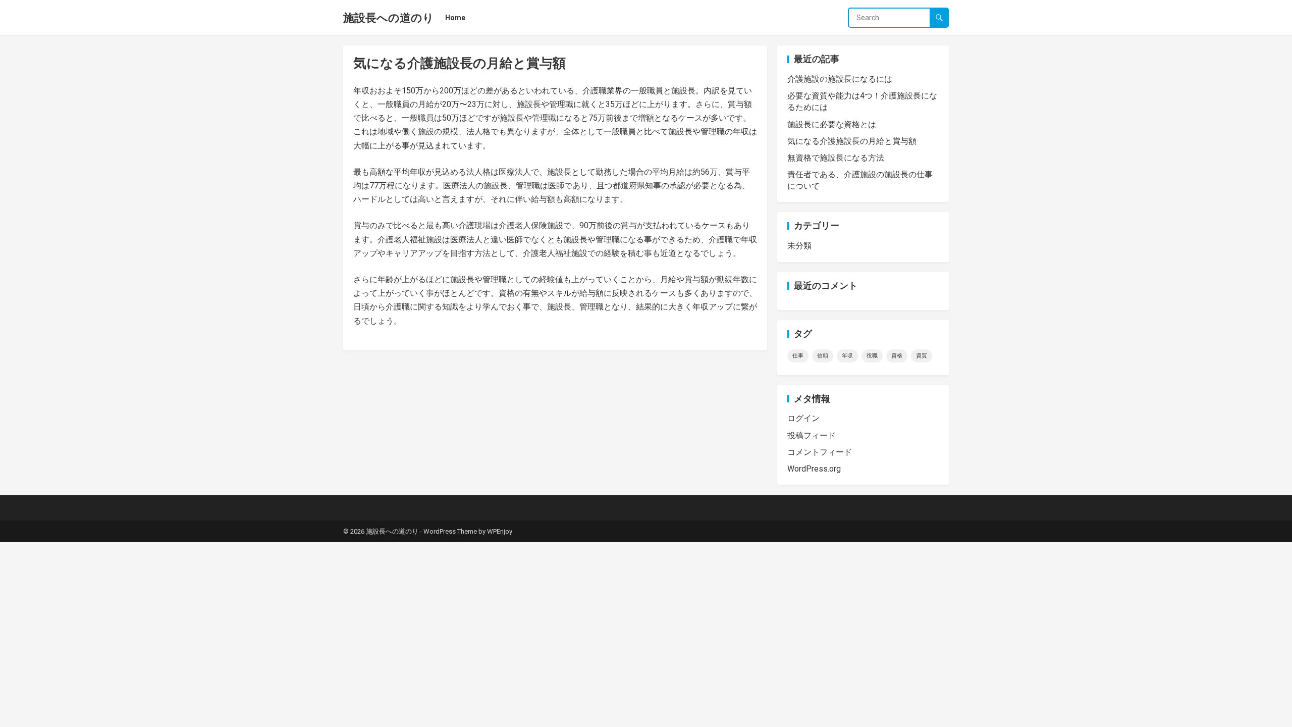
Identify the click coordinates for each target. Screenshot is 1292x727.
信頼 (822, 355)
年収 (847, 355)
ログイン (803, 418)
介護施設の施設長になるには (839, 79)
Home (455, 18)
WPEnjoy (499, 531)
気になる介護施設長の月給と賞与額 (852, 141)
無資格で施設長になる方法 (835, 158)
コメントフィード (819, 452)
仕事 (797, 355)
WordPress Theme (450, 531)
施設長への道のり (388, 17)
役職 (872, 355)
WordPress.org (814, 469)
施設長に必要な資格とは (831, 124)
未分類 (799, 245)
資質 (921, 355)
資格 (896, 355)
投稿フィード (811, 435)
